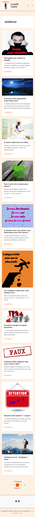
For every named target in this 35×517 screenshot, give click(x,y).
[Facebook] (16, 501)
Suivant (17, 488)
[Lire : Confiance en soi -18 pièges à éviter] (17, 444)
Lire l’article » (8, 72)
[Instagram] (19, 501)
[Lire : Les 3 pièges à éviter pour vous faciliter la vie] (17, 269)
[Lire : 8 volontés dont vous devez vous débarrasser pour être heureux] (17, 216)
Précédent (17, 481)
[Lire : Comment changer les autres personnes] (17, 316)
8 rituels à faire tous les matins (16, 142)
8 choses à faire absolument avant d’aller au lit (15, 100)
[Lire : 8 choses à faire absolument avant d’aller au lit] (17, 87)
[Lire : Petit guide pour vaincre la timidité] (17, 43)
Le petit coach (15, 5)
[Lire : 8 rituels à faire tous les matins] (17, 129)
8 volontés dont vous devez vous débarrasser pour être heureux (17, 231)
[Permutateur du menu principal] (28, 5)
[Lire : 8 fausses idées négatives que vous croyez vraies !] (17, 352)
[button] (32, 5)
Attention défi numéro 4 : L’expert (17, 416)
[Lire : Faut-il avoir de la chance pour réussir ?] (17, 171)
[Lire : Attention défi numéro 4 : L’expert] (17, 397)
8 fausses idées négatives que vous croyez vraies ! (16, 363)
